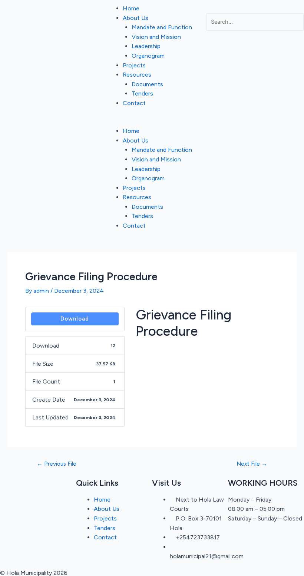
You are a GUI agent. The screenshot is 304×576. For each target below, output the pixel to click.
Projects (134, 65)
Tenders (142, 93)
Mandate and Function (162, 27)
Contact (134, 103)
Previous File (56, 464)
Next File (252, 464)
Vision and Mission (156, 36)
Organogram (148, 55)
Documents (147, 84)
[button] (152, 122)
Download (74, 318)
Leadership (146, 46)
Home (131, 8)
